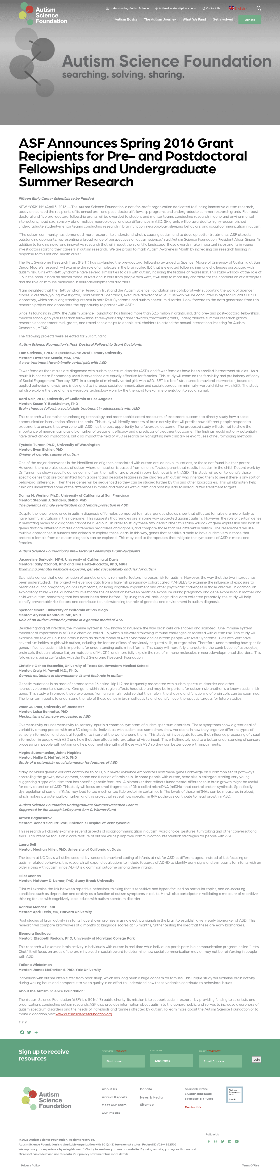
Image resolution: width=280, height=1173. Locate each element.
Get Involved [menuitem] (223, 19)
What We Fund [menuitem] (194, 19)
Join (257, 1059)
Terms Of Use (250, 1165)
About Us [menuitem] (109, 1089)
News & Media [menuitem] (151, 1097)
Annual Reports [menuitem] (114, 1097)
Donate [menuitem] (250, 19)
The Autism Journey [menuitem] (160, 19)
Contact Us (213, 8)
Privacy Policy (30, 1165)
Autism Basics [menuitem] (126, 19)
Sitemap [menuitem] (147, 1104)
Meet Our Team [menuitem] (114, 1104)
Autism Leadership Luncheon (177, 8)
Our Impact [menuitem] (111, 1112)
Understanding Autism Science (129, 8)
